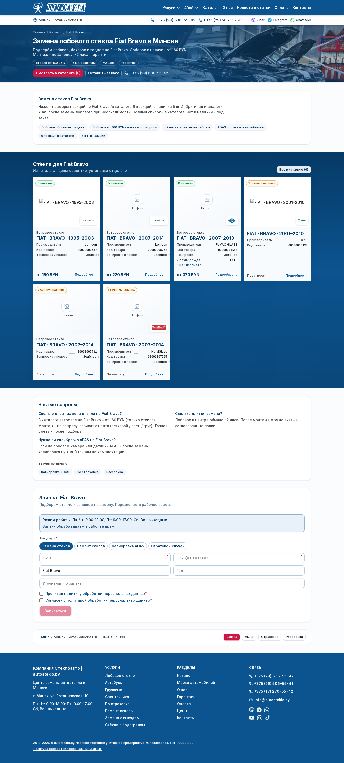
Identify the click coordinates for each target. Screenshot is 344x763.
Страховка (269, 637)
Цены (182, 711)
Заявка (231, 637)
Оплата (281, 7)
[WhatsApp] (266, 709)
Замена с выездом (122, 718)
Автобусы (114, 682)
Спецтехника (117, 697)
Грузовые (113, 690)
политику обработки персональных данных (104, 593)
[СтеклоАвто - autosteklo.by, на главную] (59, 7)
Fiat (68, 32)
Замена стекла (56, 546)
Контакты (302, 7)
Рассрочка (114, 472)
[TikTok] (267, 717)
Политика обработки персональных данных (67, 749)
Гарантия (185, 697)
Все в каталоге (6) (293, 169)
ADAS (189, 8)
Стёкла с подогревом (125, 725)
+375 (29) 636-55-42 (175, 20)
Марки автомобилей (196, 682)
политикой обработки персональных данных (108, 600)
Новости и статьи (253, 7)
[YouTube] (251, 717)
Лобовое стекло (120, 675)
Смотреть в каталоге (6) (58, 73)
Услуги (169, 8)
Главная (39, 32)
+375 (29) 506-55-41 (223, 20)
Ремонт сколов (91, 546)
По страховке (88, 472)
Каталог (210, 7)
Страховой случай (168, 546)
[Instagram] (259, 717)
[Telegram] (259, 709)
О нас (227, 7)
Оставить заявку (103, 73)
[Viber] (251, 709)
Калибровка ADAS (55, 472)
